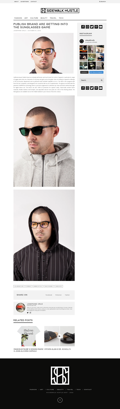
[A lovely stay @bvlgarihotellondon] (83, 49)
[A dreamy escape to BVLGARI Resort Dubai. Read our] (100, 49)
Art (26, 18)
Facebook (49, 295)
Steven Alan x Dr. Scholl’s (57, 349)
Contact (34, 1)
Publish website (38, 91)
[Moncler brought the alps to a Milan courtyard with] (92, 57)
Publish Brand (49, 286)
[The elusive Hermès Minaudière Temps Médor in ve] (100, 57)
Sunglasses (58, 286)
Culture (34, 18)
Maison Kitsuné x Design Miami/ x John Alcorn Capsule (29, 350)
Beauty (44, 18)
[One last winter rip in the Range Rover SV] (83, 66)
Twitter (67, 295)
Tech (61, 18)
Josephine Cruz (19, 30)
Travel (53, 18)
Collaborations (19, 286)
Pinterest (58, 295)
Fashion (18, 18)
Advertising (25, 1)
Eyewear (28, 286)
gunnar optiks (37, 286)
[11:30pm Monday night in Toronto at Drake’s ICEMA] (83, 57)
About (16, 1)
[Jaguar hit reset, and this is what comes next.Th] (100, 66)
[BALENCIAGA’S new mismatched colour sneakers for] (92, 66)
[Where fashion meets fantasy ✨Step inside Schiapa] (92, 49)
